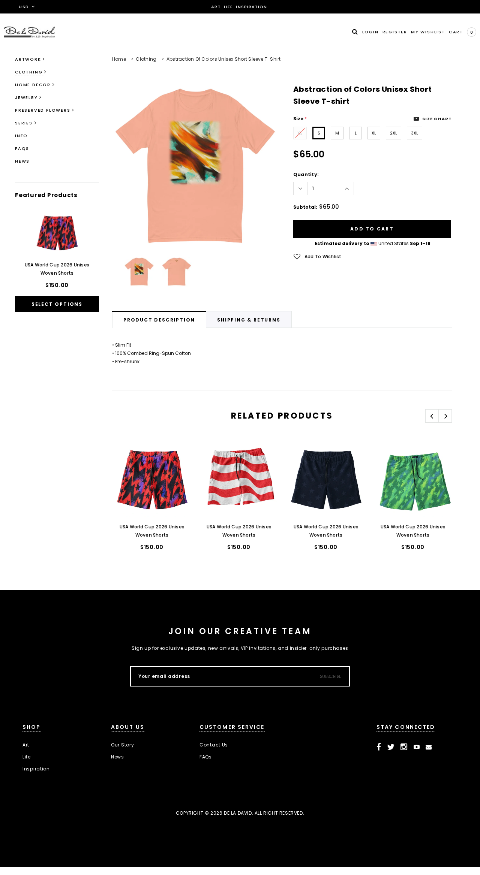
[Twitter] (391, 747)
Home (119, 59)
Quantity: (306, 174)
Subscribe (331, 676)
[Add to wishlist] (126, 454)
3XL (414, 133)
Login (370, 32)
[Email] (429, 747)
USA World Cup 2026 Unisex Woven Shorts (57, 269)
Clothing (146, 59)
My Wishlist (428, 32)
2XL (393, 133)
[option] (195, 166)
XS (300, 133)
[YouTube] (417, 747)
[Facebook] (378, 747)
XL (374, 133)
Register (394, 32)
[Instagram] (404, 747)
